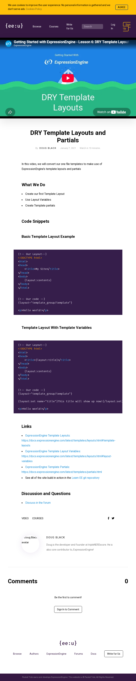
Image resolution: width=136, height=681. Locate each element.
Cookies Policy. (34, 9)
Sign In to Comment (68, 609)
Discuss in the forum (38, 502)
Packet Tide (90, 677)
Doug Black (47, 148)
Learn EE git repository (85, 477)
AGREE (122, 7)
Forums (78, 653)
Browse (37, 26)
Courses (53, 26)
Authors (34, 653)
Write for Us (113, 653)
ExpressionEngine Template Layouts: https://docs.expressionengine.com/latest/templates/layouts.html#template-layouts (68, 440)
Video (25, 518)
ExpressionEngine (56, 653)
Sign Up (127, 26)
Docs (93, 653)
